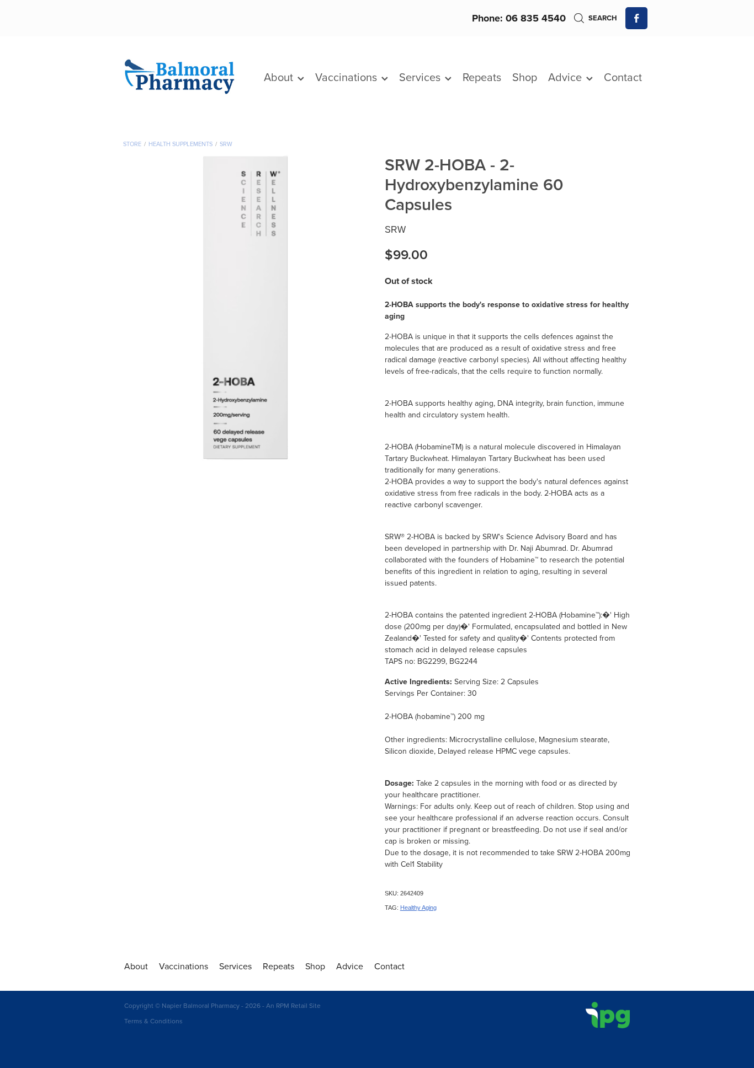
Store (132, 143)
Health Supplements (180, 143)
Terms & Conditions (153, 1021)
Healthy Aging (418, 907)
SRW (226, 143)
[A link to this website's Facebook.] (636, 18)
